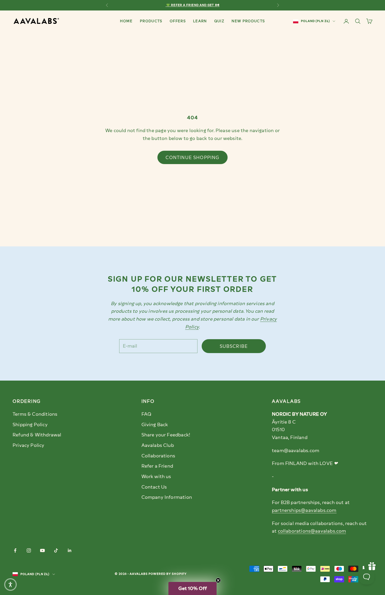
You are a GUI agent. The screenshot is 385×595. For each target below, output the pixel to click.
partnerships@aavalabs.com (304, 510)
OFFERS (178, 21)
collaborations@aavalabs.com (312, 531)
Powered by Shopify (167, 574)
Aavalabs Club (157, 445)
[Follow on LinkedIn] (69, 550)
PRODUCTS (151, 21)
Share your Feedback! (165, 435)
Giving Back (154, 425)
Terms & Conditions (35, 414)
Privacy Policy (29, 445)
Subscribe (234, 346)
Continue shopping (192, 157)
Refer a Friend (157, 466)
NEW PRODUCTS (248, 21)
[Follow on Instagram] (28, 550)
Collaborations (158, 456)
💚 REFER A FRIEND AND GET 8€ (192, 5)
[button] (192, 588)
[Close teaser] (218, 580)
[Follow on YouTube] (42, 550)
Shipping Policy (30, 425)
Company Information (166, 497)
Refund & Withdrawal (37, 435)
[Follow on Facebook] (15, 550)
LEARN (200, 21)
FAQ (146, 414)
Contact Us (154, 487)
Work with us (156, 476)
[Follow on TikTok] (56, 550)
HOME (126, 21)
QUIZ (219, 21)
